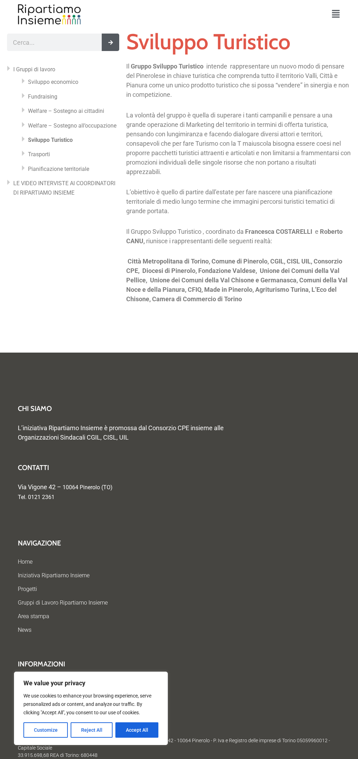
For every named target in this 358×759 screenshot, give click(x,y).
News (24, 630)
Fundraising (42, 96)
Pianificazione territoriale (58, 169)
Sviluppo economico (53, 82)
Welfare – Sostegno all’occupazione (72, 125)
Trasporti (39, 154)
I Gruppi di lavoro (34, 69)
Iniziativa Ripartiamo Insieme (54, 575)
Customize (46, 730)
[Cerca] (110, 42)
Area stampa (33, 616)
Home (25, 561)
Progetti (27, 589)
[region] (91, 708)
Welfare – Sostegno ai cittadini (66, 111)
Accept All (137, 730)
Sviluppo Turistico (50, 140)
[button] (335, 14)
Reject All (91, 730)
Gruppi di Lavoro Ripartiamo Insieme (63, 602)
